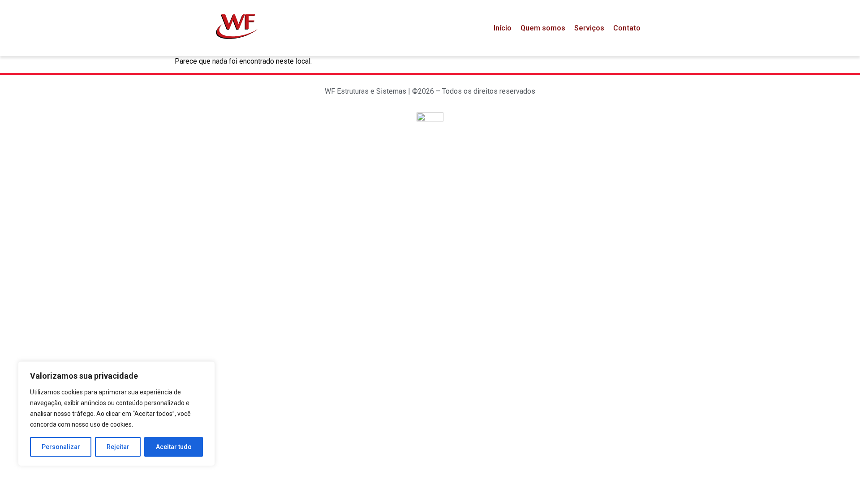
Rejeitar (118, 446)
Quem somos (542, 28)
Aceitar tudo (174, 446)
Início (503, 28)
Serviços (589, 28)
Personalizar (61, 446)
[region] (116, 413)
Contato (627, 28)
